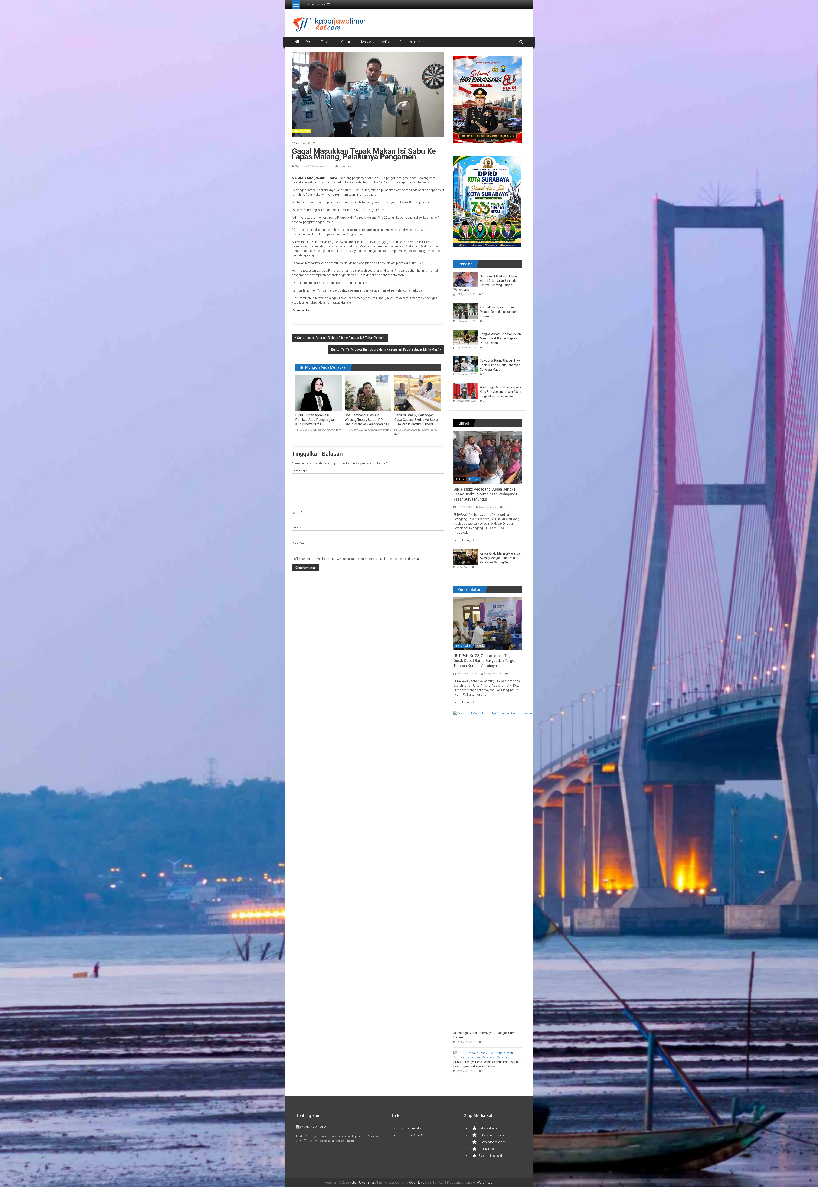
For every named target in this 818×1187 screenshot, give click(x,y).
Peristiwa (474, 479)
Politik (310, 42)
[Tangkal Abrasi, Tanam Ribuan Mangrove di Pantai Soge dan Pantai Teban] (465, 337)
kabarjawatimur (326, 429)
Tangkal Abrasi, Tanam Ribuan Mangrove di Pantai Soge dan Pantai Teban (500, 338)
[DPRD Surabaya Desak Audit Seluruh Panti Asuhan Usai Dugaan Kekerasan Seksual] (486, 1055)
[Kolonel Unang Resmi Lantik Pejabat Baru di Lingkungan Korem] (465, 310)
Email (296, 528)
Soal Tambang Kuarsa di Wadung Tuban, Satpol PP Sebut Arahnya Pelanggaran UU (367, 419)
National (387, 42)
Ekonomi (327, 42)
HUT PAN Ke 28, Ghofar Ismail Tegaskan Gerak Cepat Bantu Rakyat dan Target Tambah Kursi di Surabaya (487, 660)
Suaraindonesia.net (492, 1142)
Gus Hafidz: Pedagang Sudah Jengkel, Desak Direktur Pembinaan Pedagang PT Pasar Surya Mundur (487, 494)
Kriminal (346, 42)
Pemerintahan (409, 42)
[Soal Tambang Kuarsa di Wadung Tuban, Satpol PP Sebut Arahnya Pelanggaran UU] (368, 393)
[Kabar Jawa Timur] (297, 42)
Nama (297, 512)
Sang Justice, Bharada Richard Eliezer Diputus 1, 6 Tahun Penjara (341, 337)
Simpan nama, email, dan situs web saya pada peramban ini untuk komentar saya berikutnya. (357, 558)
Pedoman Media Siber (413, 1135)
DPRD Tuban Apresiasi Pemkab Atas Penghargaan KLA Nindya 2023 (315, 419)
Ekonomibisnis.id (490, 1155)
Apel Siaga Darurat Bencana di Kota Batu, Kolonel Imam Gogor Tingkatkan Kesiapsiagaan (500, 392)
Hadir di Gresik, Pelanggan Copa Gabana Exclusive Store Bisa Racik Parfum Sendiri (416, 419)
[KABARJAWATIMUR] (311, 1127)
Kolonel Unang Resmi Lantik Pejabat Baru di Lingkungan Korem (498, 312)
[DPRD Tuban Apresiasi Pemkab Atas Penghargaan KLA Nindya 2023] (318, 393)
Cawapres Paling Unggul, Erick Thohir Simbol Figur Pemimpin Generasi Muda (500, 365)
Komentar (299, 471)
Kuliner (460, 479)
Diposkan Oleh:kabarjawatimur (312, 166)
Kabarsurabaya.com (493, 1135)
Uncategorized (301, 130)
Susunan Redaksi (410, 1128)
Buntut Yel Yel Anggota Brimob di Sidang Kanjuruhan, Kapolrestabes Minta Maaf (385, 349)
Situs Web (298, 543)
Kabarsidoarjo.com (492, 1128)
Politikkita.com (488, 1149)
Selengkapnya (463, 540)
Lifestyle (365, 42)
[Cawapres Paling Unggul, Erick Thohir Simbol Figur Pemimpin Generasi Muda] (465, 363)
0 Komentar (346, 166)
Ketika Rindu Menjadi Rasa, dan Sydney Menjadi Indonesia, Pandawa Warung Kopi (501, 558)
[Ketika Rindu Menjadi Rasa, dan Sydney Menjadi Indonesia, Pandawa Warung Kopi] (465, 556)
